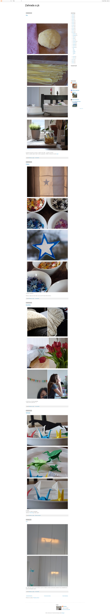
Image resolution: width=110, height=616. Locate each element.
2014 (73, 31)
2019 (73, 23)
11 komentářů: (37, 406)
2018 (73, 25)
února (74, 56)
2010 (73, 62)
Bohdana (65, 606)
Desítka (28, 305)
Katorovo (74, 92)
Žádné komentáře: (38, 515)
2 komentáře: (37, 157)
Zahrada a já (32, 5)
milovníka (31, 512)
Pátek (27, 164)
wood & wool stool (75, 99)
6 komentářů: (37, 591)
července (74, 41)
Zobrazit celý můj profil (66, 609)
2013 (73, 32)
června (74, 42)
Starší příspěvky (65, 595)
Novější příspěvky (29, 595)
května (74, 44)
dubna (74, 45)
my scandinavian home (76, 101)
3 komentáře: (37, 298)
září (73, 38)
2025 (73, 14)
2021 (73, 20)
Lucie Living (74, 82)
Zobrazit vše (81, 108)
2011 (73, 61)
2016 (73, 28)
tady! (57, 153)
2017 (73, 26)
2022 (73, 19)
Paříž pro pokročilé (75, 90)
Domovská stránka (47, 595)
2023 (73, 17)
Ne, (27, 15)
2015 (73, 29)
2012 (73, 59)
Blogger (63, 612)
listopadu (74, 35)
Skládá (28, 413)
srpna (74, 39)
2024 (73, 16)
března (74, 47)
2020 (73, 22)
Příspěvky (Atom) (36, 597)
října (74, 36)
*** (27, 522)
